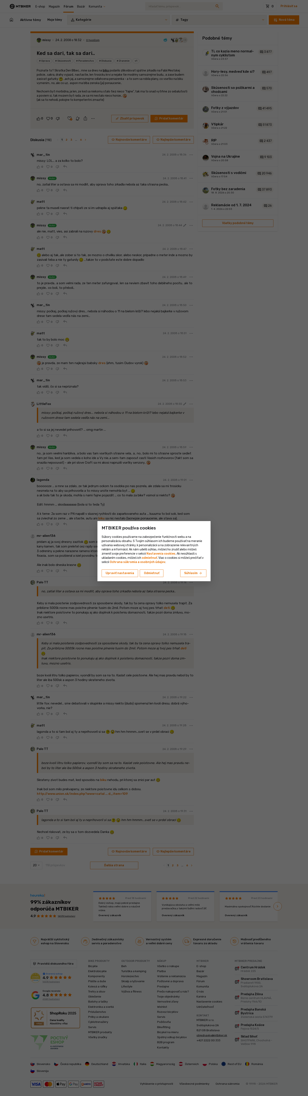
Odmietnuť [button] (151, 573)
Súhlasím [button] (193, 573)
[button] (149, 558)
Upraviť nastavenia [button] (120, 573)
